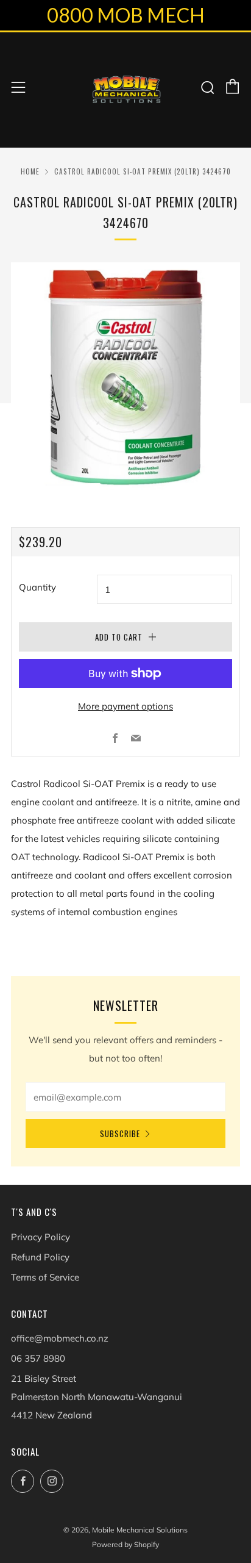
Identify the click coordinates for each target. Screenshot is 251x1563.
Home (30, 171)
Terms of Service (45, 1277)
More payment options (125, 706)
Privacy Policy (40, 1237)
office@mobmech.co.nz (59, 1338)
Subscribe (120, 1133)
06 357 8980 (38, 1358)
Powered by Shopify (125, 1544)
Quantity (37, 587)
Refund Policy (40, 1257)
